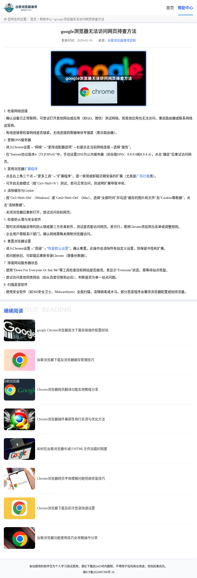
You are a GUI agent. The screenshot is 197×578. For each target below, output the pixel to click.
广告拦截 (143, 176)
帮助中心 (185, 8)
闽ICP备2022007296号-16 (98, 572)
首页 (170, 8)
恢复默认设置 (58, 248)
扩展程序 (31, 169)
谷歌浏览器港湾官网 (122, 40)
